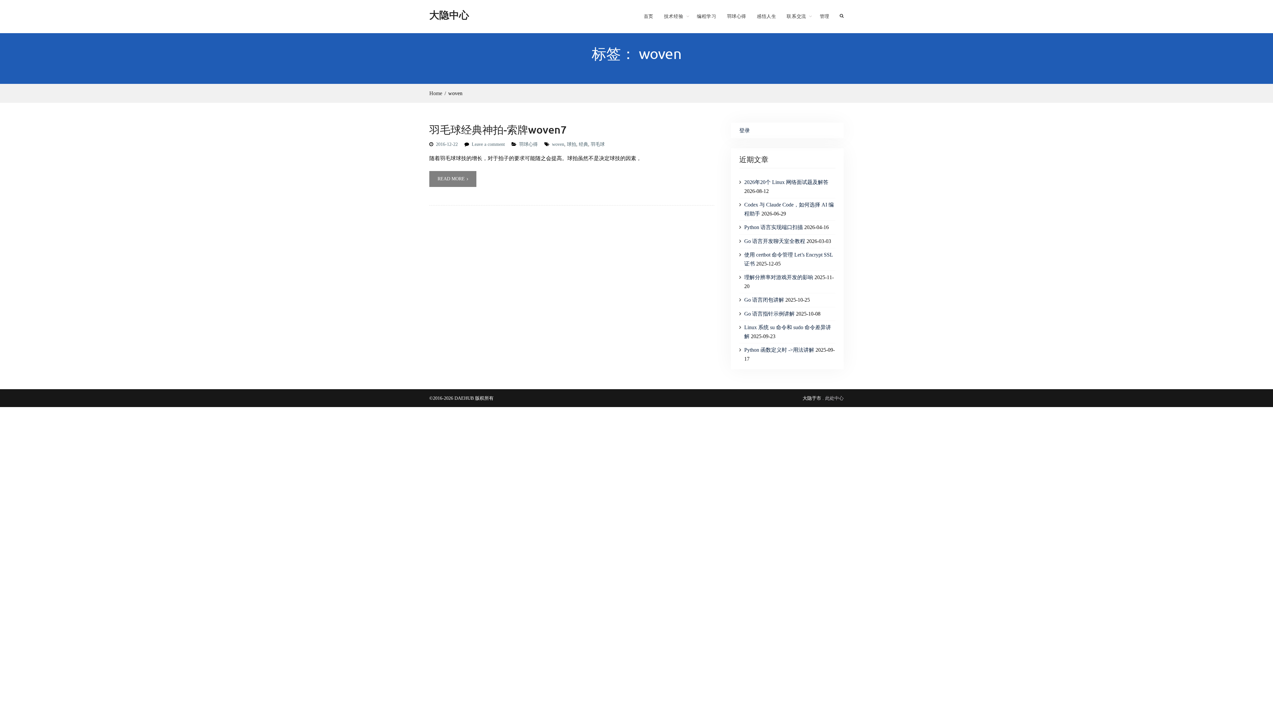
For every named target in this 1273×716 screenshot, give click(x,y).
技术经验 (673, 16)
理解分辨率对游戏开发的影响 (778, 277)
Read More (451, 178)
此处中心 (834, 398)
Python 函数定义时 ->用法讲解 (779, 350)
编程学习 (706, 16)
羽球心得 (736, 16)
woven (558, 144)
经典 (583, 144)
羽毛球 (598, 144)
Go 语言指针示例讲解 (769, 314)
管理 (824, 16)
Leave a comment (488, 144)
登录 (744, 130)
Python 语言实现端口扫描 (773, 227)
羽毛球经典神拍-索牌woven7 (498, 129)
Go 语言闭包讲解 (764, 300)
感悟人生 (766, 16)
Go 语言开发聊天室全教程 (774, 241)
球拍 (571, 144)
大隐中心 (449, 15)
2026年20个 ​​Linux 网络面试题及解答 (786, 182)
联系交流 (796, 16)
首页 (648, 16)
